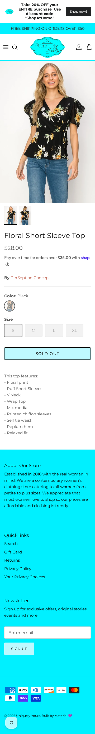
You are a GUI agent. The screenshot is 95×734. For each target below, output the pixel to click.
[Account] (77, 47)
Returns (12, 560)
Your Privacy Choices (24, 576)
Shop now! (78, 11)
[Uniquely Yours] (47, 47)
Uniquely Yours (28, 716)
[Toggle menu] (6, 47)
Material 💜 (63, 716)
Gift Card (13, 552)
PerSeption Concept (30, 277)
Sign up (19, 648)
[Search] (17, 47)
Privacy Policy (17, 568)
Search (11, 543)
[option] (47, 132)
